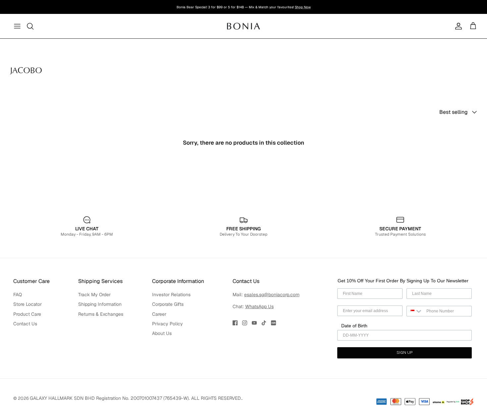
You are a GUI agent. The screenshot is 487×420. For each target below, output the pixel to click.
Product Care (27, 314)
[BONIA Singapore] (243, 26)
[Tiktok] (263, 322)
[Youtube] (254, 322)
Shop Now (303, 7)
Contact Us (25, 324)
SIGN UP (404, 353)
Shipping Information (100, 304)
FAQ (17, 295)
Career (159, 314)
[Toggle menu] (17, 26)
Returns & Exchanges (100, 314)
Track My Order (94, 295)
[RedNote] (273, 322)
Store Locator (27, 304)
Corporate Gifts (168, 304)
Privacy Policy (167, 324)
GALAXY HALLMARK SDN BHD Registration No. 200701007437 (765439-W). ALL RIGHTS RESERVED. (136, 398)
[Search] (30, 26)
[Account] (457, 26)
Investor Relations (171, 295)
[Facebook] (235, 322)
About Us (162, 333)
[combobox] (415, 311)
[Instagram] (244, 322)
